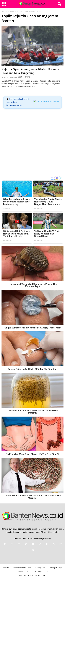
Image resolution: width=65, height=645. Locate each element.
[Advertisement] (32, 143)
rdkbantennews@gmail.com (39, 538)
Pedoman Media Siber (22, 567)
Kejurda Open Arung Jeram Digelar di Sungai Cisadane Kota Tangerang (31, 71)
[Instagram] (18, 544)
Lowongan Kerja (55, 567)
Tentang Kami (40, 567)
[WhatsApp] (60, 544)
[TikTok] (39, 544)
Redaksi (6, 567)
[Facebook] (11, 544)
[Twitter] (53, 544)
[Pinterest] (25, 544)
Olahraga (5, 65)
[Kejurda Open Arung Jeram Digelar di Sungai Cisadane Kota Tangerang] (32, 46)
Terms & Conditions (40, 571)
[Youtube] (32, 551)
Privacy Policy (22, 571)
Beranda (4, 11)
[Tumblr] (46, 544)
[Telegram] (32, 544)
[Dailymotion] (5, 544)
